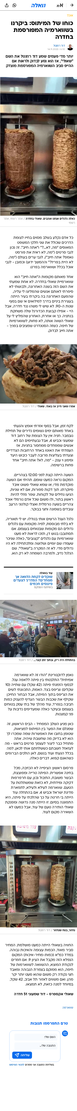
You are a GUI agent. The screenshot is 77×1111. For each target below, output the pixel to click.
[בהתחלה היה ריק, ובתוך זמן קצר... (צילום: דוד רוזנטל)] (38, 632)
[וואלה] (38, 5)
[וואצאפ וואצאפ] (14, 5)
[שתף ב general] (7, 5)
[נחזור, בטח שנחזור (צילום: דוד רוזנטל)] (38, 880)
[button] (60, 5)
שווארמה (67, 1008)
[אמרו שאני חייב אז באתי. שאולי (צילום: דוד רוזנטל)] (38, 377)
